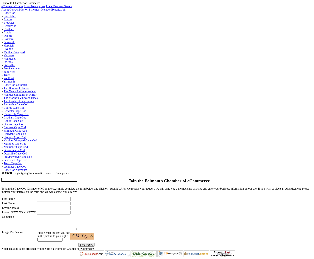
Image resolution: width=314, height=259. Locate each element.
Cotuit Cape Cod (13, 120)
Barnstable (10, 16)
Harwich (9, 45)
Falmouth (9, 42)
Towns (19, 6)
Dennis (8, 35)
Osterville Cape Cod (15, 153)
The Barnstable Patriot (16, 88)
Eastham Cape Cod (15, 127)
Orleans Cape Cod (14, 150)
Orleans (8, 61)
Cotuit (7, 32)
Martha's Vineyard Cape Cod (20, 140)
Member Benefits (51, 9)
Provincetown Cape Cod (18, 156)
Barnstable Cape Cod (16, 104)
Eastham (8, 39)
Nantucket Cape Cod (16, 146)
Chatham (9, 29)
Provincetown (12, 68)
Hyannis (8, 48)
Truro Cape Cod (13, 163)
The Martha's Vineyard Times (21, 97)
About (5, 9)
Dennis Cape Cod (14, 124)
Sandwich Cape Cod (15, 160)
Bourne (8, 19)
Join (63, 9)
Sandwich (9, 71)
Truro (7, 75)
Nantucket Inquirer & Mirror (20, 94)
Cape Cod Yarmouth (15, 169)
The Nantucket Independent (20, 91)
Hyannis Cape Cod (15, 137)
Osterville (9, 65)
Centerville (10, 25)
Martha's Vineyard (14, 52)
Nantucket (9, 58)
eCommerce (8, 6)
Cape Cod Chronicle (15, 84)
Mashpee (9, 55)
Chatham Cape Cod (15, 117)
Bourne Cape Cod (14, 107)
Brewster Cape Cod (15, 111)
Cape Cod (9, 12)
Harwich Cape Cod (15, 133)
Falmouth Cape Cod (15, 130)
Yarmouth (9, 81)
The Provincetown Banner (19, 101)
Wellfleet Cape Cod (15, 166)
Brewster (9, 22)
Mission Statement (29, 9)
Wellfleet (9, 78)
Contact (13, 9)
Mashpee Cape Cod (15, 143)
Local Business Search (59, 6)
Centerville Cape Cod (16, 114)
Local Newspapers (34, 6)
